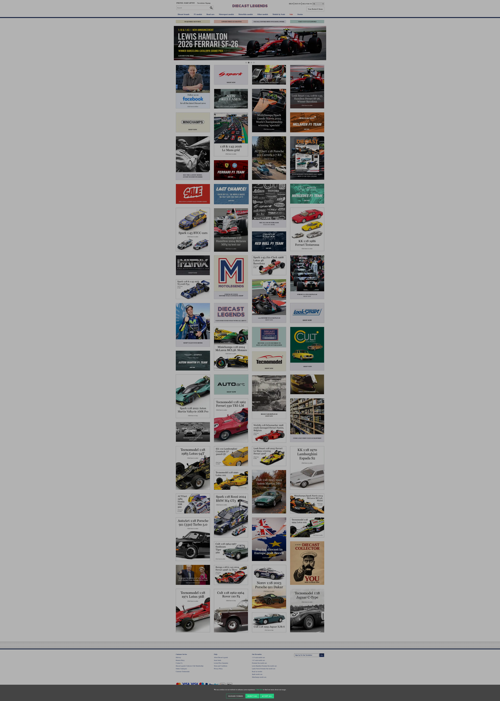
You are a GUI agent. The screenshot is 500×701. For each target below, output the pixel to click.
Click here (259, 689)
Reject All (252, 696)
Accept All (267, 696)
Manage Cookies (235, 696)
